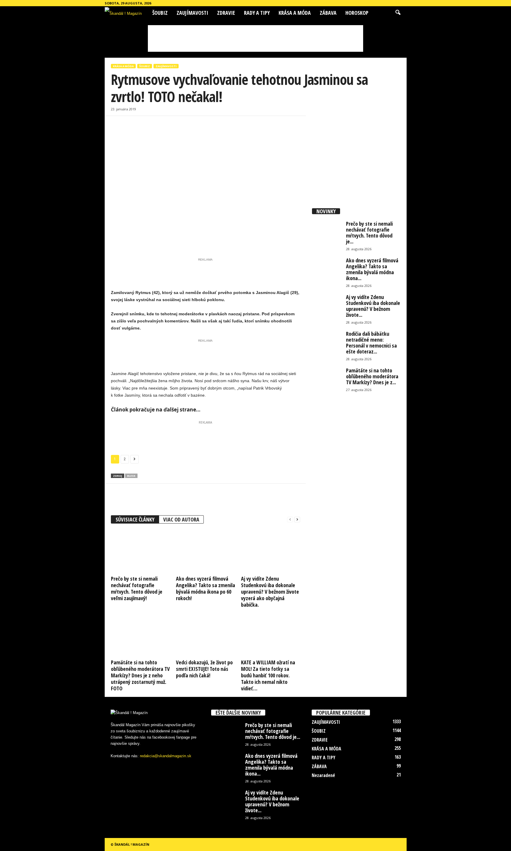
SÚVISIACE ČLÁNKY (135, 519)
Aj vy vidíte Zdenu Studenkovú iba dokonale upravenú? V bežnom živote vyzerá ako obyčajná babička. (270, 591)
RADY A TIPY (257, 12)
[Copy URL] (171, 134)
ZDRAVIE (226, 12)
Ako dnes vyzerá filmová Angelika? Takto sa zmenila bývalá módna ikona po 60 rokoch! (205, 588)
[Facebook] (117, 134)
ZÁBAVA (328, 12)
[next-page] (297, 519)
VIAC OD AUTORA (181, 519)
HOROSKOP (356, 12)
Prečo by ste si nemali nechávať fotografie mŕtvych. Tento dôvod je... (369, 232)
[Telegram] (158, 134)
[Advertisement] (255, 38)
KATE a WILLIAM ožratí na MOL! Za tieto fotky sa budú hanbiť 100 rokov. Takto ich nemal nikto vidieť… (268, 675)
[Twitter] (144, 134)
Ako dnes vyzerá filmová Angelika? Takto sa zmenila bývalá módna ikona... (372, 269)
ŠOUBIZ (160, 12)
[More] (185, 134)
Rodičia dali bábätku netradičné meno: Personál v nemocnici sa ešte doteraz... (371, 342)
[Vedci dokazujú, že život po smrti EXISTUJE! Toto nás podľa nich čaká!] (205, 635)
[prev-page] (290, 519)
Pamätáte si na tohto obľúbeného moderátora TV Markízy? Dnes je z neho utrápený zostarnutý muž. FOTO (140, 675)
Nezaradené (323, 775)
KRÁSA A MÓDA (295, 12)
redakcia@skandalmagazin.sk (165, 756)
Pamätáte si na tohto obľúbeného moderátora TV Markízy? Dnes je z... (372, 376)
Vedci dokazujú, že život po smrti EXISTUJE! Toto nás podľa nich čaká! (204, 669)
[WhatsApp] (130, 134)
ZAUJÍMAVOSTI (192, 12)
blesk (131, 476)
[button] (397, 12)
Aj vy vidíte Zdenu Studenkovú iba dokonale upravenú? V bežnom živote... (373, 305)
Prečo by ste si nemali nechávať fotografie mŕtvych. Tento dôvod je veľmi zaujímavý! (136, 588)
